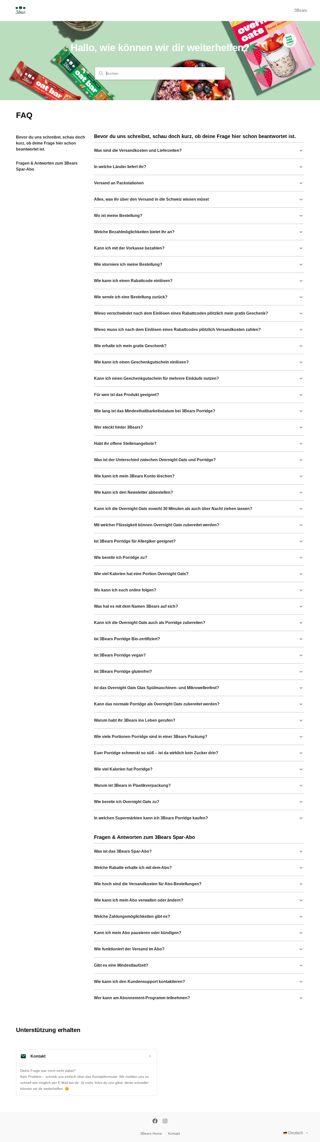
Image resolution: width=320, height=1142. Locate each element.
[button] (199, 151)
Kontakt (174, 1133)
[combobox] (163, 73)
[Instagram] (165, 1121)
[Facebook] (155, 1121)
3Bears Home (151, 1133)
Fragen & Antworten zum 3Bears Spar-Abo (47, 166)
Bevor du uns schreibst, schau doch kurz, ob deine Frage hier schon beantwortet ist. (50, 143)
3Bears (300, 10)
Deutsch (295, 1133)
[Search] (101, 73)
